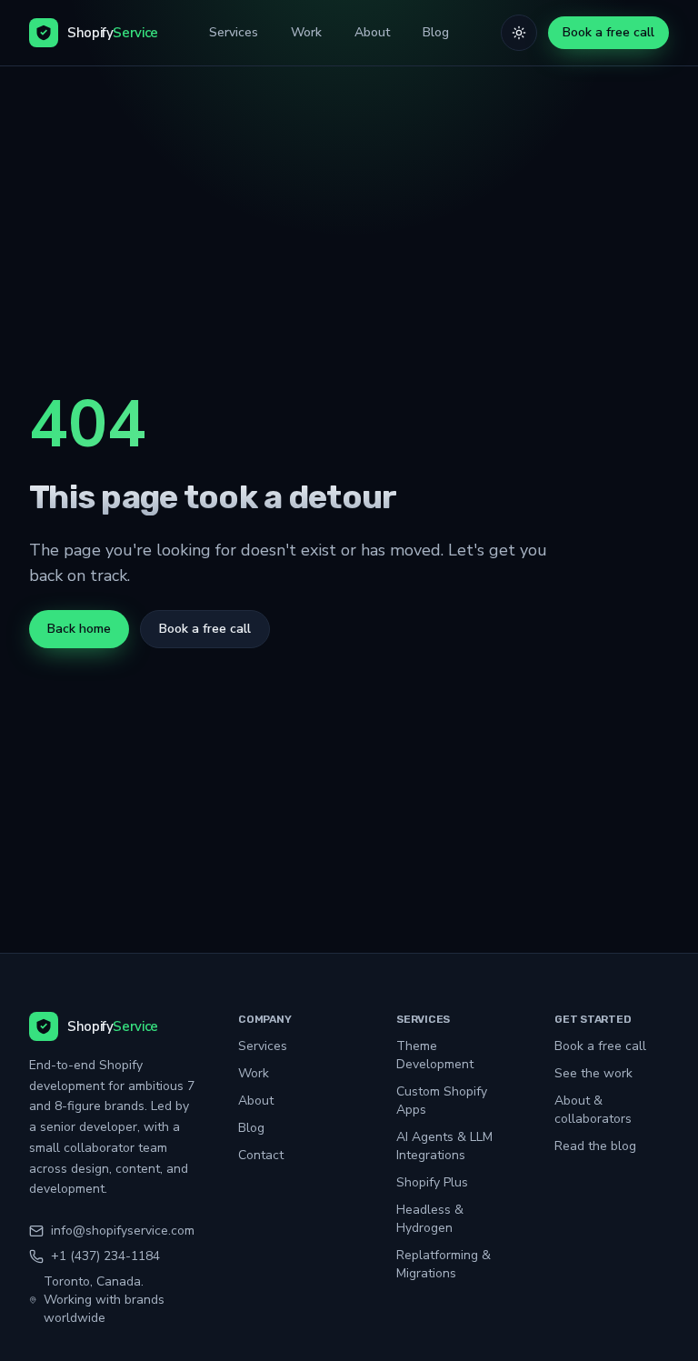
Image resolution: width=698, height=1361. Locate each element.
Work (306, 32)
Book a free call (608, 32)
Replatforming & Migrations (443, 1264)
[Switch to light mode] (519, 33)
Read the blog (595, 1146)
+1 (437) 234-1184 (105, 1256)
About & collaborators (593, 1109)
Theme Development (435, 1055)
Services (233, 32)
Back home (79, 628)
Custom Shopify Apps (441, 1100)
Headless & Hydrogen (430, 1218)
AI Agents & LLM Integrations (444, 1146)
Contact (261, 1155)
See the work (593, 1073)
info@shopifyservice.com (122, 1230)
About (372, 32)
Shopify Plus (432, 1182)
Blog (436, 32)
